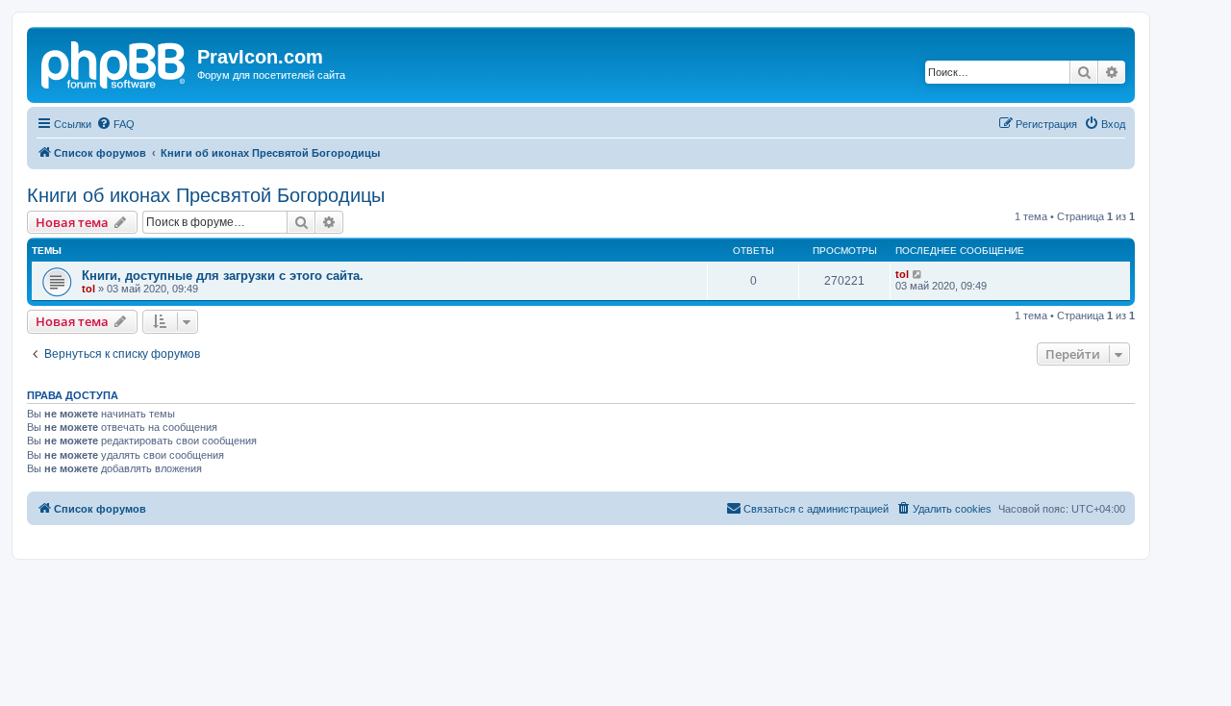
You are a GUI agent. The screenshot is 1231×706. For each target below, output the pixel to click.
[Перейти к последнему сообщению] (918, 274)
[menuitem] (115, 124)
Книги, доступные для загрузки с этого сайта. (223, 275)
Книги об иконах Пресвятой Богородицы (206, 195)
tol (88, 288)
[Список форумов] (114, 62)
